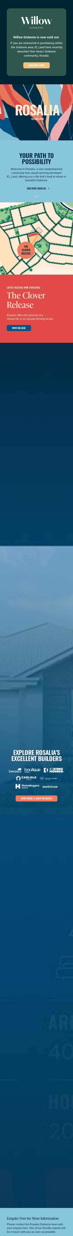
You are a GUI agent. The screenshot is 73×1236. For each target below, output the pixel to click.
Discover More (37, 65)
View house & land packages (36, 798)
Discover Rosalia (36, 188)
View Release (19, 328)
